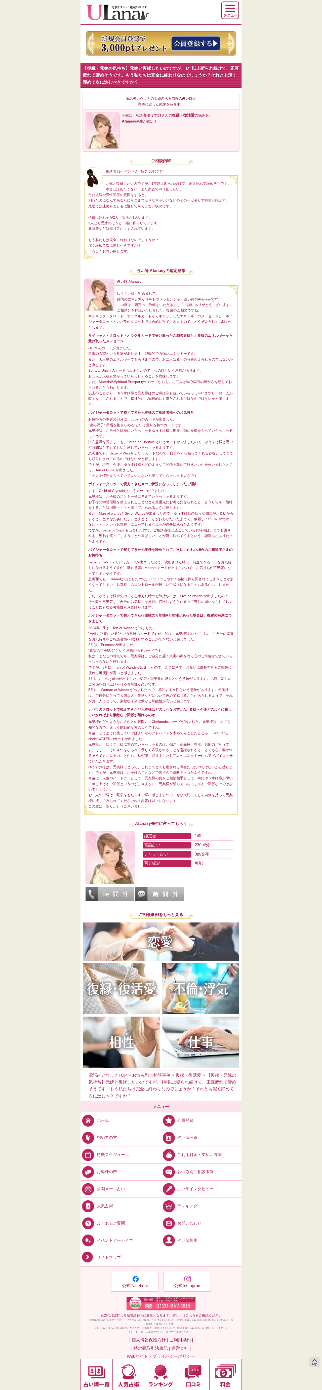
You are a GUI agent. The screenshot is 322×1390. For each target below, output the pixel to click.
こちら (190, 1315)
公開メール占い (111, 1189)
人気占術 (105, 1206)
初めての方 (107, 1137)
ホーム (103, 1120)
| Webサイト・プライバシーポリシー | (161, 1356)
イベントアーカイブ (115, 1240)
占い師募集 (187, 1240)
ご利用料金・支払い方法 (199, 1154)
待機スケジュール (113, 1154)
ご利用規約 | (181, 1340)
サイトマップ (109, 1257)
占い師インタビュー (195, 1189)
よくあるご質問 (111, 1223)
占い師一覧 (187, 1137)
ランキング (187, 1206)
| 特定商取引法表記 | (150, 1348)
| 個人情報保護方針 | (148, 1340)
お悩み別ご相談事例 (195, 1172)
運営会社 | (181, 1348)
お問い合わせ (189, 1223)
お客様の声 (107, 1172)
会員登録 (185, 1120)
